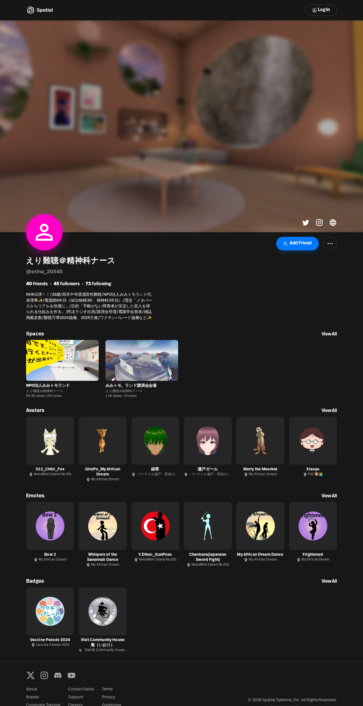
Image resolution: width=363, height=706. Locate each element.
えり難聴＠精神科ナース (44, 391)
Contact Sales (81, 689)
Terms (107, 689)
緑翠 (155, 469)
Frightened (313, 555)
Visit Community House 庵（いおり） (102, 642)
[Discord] (57, 675)
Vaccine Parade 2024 (50, 640)
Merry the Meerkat (260, 469)
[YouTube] (71, 675)
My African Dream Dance (260, 555)
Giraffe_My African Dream (103, 472)
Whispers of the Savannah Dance (103, 557)
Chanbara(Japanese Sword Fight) (207, 557)
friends (37, 284)
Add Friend (301, 243)
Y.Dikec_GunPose (155, 555)
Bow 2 (50, 555)
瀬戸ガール (208, 469)
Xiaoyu (312, 469)
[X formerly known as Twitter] (30, 675)
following (98, 284)
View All (329, 334)
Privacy (108, 697)
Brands (32, 697)
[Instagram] (44, 675)
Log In (324, 10)
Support (75, 697)
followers (67, 284)
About (31, 689)
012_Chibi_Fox (50, 469)
